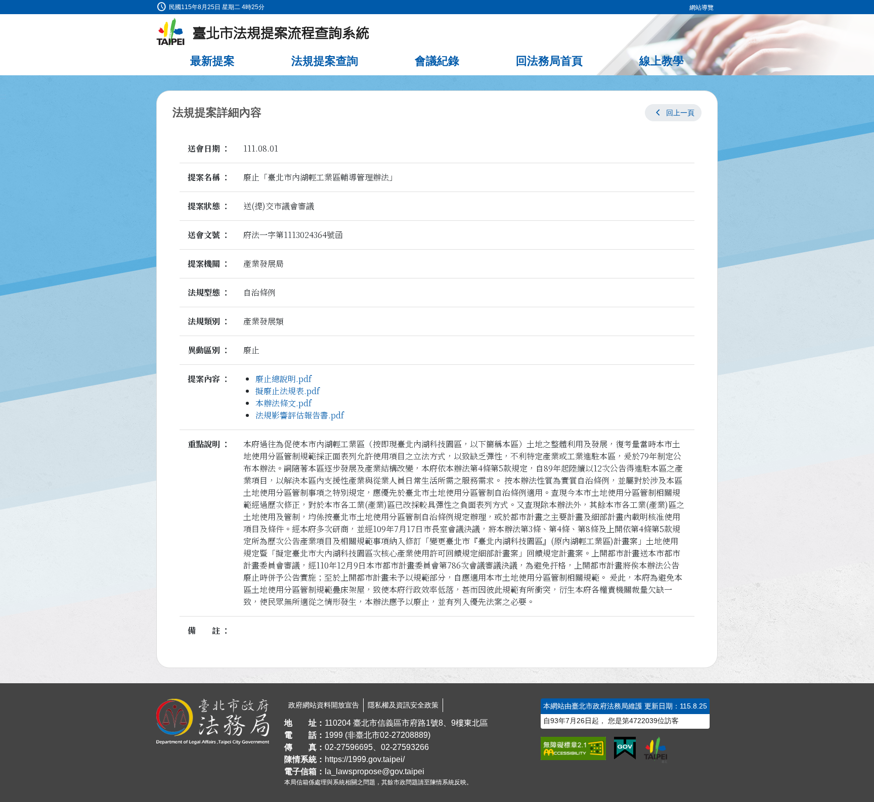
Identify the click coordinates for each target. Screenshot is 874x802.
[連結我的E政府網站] (625, 748)
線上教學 (661, 61)
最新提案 (212, 61)
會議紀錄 (437, 61)
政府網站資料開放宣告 (323, 705)
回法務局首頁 (549, 61)
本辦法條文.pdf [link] (283, 403)
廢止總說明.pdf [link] (283, 379)
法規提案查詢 (324, 61)
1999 (334, 735)
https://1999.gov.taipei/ (365, 759)
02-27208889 (404, 735)
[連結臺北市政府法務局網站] (212, 721)
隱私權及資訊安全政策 (403, 705)
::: (3, 6)
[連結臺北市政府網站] (655, 750)
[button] (673, 112)
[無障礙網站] (573, 748)
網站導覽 (701, 7)
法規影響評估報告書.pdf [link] (299, 415)
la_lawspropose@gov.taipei (374, 771)
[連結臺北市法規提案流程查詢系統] (263, 33)
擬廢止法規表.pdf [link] (287, 391)
